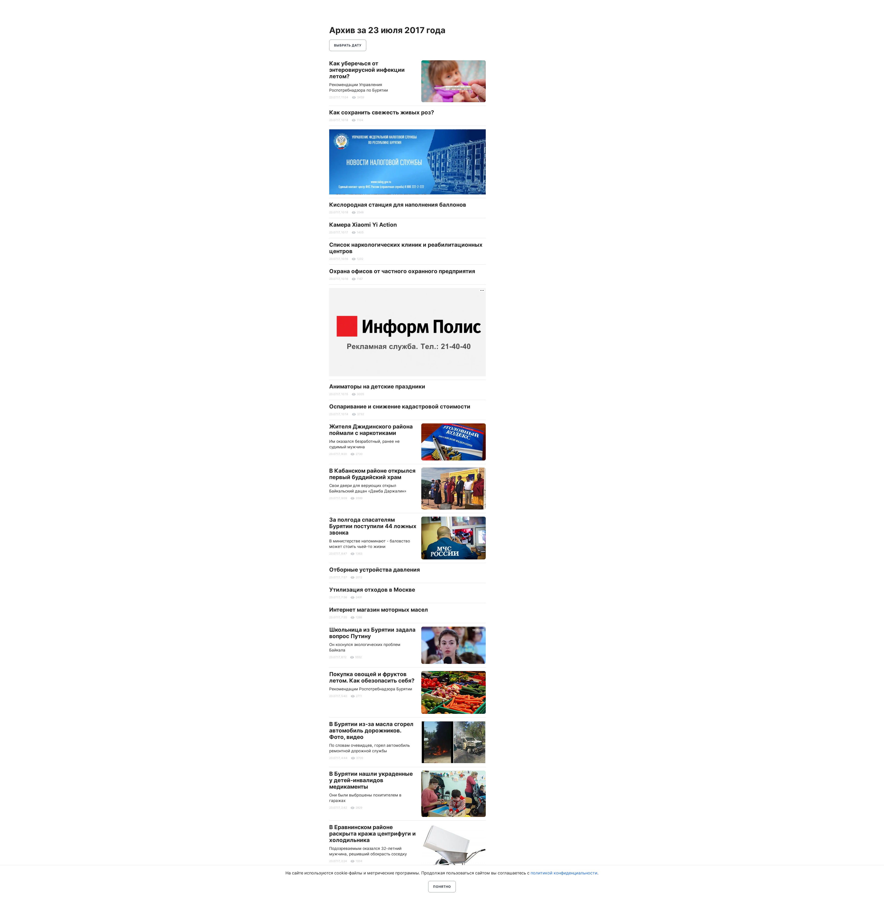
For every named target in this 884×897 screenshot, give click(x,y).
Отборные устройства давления (374, 569)
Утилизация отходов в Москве (372, 589)
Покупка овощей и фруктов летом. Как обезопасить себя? (372, 677)
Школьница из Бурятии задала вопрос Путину (372, 632)
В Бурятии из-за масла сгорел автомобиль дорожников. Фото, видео (371, 730)
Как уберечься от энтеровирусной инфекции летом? (367, 70)
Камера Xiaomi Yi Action (363, 224)
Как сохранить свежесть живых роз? (381, 112)
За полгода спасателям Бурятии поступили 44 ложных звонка (372, 526)
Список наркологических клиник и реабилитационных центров (406, 248)
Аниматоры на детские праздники (377, 386)
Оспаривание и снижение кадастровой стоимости (399, 406)
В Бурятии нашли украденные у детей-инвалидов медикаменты (371, 780)
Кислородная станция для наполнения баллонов (397, 204)
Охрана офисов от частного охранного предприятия (402, 271)
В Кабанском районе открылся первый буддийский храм (372, 473)
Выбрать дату (347, 45)
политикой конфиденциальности (564, 873)
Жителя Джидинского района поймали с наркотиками (371, 429)
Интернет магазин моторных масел (378, 609)
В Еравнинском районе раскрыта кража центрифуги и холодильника (372, 833)
